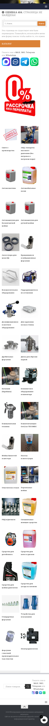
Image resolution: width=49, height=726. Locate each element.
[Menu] (46, 6)
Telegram (30, 52)
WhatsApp (11, 55)
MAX (17, 52)
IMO (23, 52)
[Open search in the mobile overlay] (17, 686)
